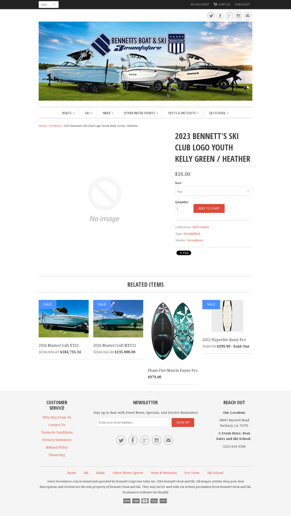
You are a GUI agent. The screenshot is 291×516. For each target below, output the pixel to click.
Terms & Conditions (57, 432)
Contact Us (56, 425)
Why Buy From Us (57, 417)
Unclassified (191, 233)
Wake (108, 113)
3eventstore (195, 240)
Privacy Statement (57, 440)
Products (55, 125)
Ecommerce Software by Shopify (145, 492)
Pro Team (192, 473)
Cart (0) (224, 4)
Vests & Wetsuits (183, 113)
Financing (57, 455)
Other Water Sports (141, 113)
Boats (68, 113)
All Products (200, 227)
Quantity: (182, 202)
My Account (200, 4)
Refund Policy (57, 447)
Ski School (219, 113)
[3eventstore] (145, 62)
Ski (89, 113)
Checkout (242, 4)
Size (178, 183)
